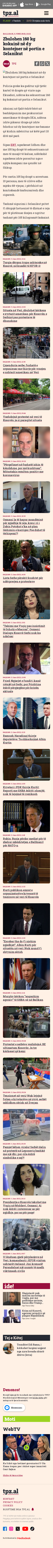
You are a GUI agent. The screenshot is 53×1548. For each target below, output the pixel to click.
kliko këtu (38, 1397)
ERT (13, 145)
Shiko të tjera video (13, 1475)
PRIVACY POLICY (13, 1502)
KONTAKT (8, 1499)
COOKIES (8, 1505)
